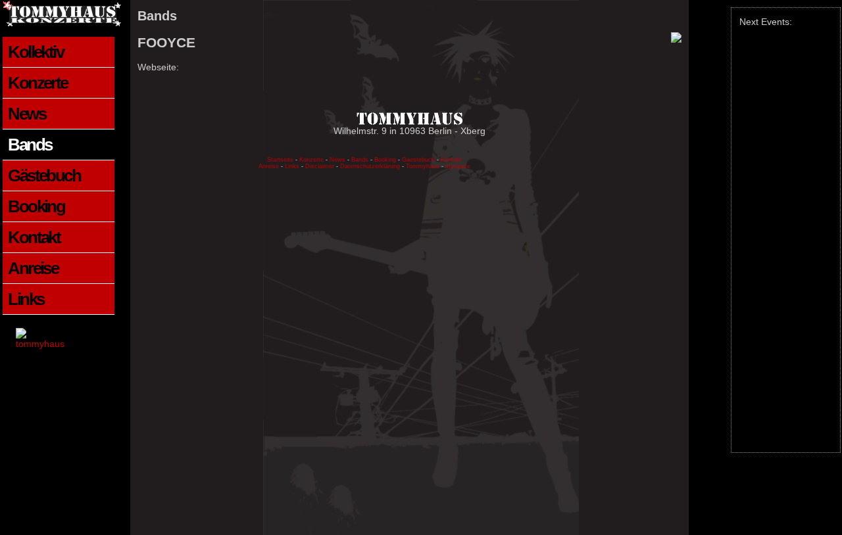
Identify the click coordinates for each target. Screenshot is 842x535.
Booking (36, 206)
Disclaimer (319, 166)
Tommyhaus (422, 166)
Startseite (280, 159)
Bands (29, 144)
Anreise (33, 268)
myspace (457, 166)
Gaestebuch (418, 159)
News (26, 114)
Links (25, 299)
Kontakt (34, 237)
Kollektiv (35, 52)
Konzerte (37, 83)
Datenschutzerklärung (371, 166)
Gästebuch (44, 175)
